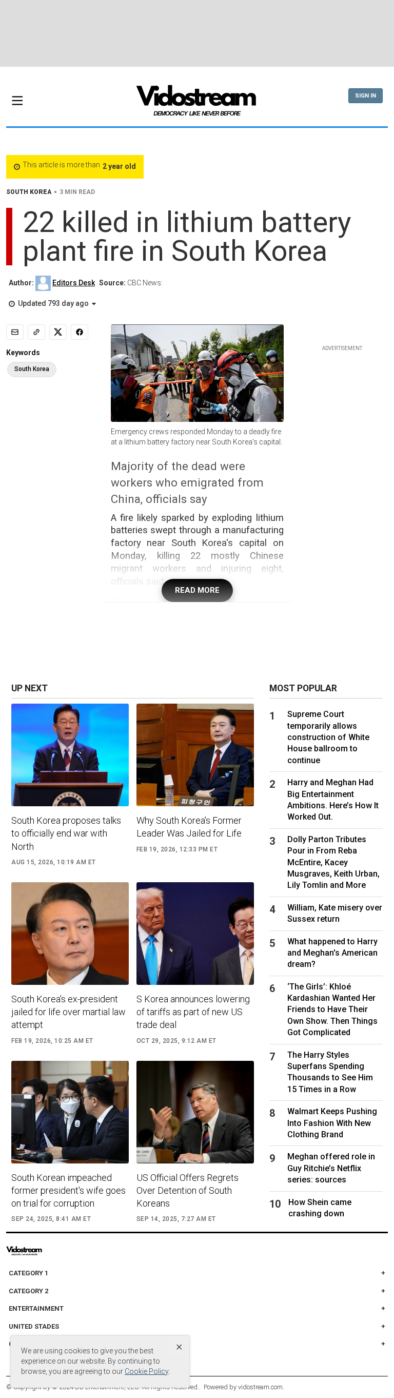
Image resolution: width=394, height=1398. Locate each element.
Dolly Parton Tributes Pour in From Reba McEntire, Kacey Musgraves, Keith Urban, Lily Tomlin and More (333, 862)
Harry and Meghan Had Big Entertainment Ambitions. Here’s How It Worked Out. (333, 800)
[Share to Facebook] (79, 332)
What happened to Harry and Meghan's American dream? (332, 953)
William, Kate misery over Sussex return (334, 913)
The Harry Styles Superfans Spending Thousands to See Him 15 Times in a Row (330, 1072)
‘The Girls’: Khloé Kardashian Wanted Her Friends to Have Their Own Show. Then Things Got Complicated (332, 1010)
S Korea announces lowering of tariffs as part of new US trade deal (193, 1012)
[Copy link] (36, 332)
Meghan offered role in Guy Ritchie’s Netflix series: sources (331, 1168)
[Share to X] (58, 332)
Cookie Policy (146, 1371)
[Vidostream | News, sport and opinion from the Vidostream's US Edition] (45, 1251)
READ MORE (197, 590)
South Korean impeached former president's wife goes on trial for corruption (68, 1190)
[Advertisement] (197, 33)
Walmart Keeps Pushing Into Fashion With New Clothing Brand (332, 1122)
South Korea (31, 369)
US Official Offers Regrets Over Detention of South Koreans (187, 1190)
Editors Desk (73, 283)
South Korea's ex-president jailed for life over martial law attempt (68, 1012)
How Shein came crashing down (319, 1207)
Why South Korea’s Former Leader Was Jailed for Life (189, 827)
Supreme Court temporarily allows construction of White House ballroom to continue (328, 737)
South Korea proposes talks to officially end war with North (66, 833)
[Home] (197, 104)
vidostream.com (260, 1387)
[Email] (15, 332)
